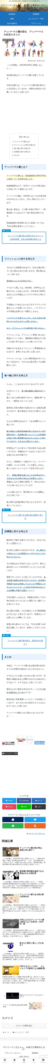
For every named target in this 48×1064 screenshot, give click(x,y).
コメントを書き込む (24, 1026)
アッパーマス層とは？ (22, 141)
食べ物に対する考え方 (22, 148)
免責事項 (35, 1053)
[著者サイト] (13, 819)
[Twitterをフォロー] (35, 819)
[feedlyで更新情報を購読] (13, 825)
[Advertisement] (24, 113)
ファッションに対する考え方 (24, 145)
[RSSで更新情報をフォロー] (35, 825)
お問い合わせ (24, 1056)
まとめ (16, 155)
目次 (21, 137)
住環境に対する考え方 (22, 152)
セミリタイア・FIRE (10, 753)
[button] (43, 534)
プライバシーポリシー (13, 1053)
